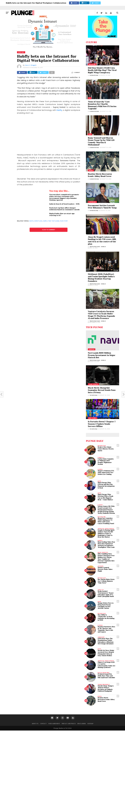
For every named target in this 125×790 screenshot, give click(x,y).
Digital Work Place (35, 221)
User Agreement (54, 723)
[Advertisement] (48, 134)
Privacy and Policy (69, 723)
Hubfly (59, 110)
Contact (43, 723)
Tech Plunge (93, 395)
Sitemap (90, 723)
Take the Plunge (53, 221)
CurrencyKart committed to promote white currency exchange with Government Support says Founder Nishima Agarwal (64, 197)
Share (85, 3)
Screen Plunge (94, 111)
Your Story (64, 221)
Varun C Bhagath (30, 65)
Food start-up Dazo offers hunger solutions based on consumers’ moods (64, 209)
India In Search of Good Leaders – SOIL (64, 204)
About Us (35, 723)
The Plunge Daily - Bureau (98, 246)
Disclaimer (81, 723)
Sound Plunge (94, 75)
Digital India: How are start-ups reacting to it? (62, 214)
